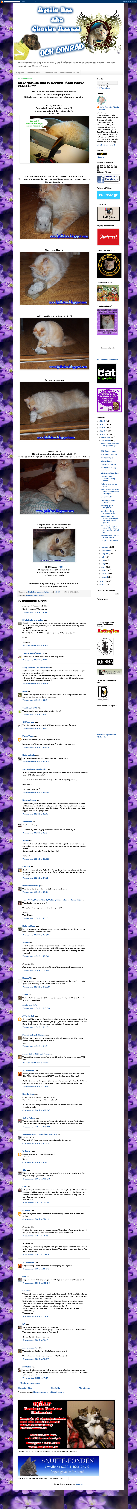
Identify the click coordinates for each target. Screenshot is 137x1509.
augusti (105, 554)
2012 (102, 434)
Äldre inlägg (84, 1388)
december (106, 437)
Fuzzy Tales (28, 736)
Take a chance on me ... (109, 485)
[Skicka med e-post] (69, 592)
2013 (102, 431)
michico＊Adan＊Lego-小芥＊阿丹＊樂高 (39, 1134)
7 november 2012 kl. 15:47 (35, 814)
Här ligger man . (108, 451)
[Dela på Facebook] (75, 592)
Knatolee (26, 1367)
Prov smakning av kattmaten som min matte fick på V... (110, 529)
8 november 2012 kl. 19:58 (35, 1255)
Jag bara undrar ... (109, 464)
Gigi (24, 1170)
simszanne (27, 821)
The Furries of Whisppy (33, 653)
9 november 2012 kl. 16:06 (35, 1316)
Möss (41, 595)
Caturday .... (106, 461)
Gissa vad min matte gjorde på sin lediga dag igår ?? (109, 519)
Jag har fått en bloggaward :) (108, 512)
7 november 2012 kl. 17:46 (35, 892)
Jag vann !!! (106, 497)
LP (23, 1324)
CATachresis (28, 722)
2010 (102, 585)
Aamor (25, 840)
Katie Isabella (28, 755)
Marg (25, 691)
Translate (105, 88)
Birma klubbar (34, 72)
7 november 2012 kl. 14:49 (35, 761)
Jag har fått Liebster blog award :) (108, 478)
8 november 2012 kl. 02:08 (36, 1110)
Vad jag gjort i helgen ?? (107, 506)
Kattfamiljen (28, 1094)
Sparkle (26, 942)
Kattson (26, 867)
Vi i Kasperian (28, 1070)
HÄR (60, 567)
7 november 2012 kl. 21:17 (35, 1027)
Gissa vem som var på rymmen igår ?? (110, 446)
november (106, 441)
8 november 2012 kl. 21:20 (35, 1269)
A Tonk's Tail (28, 1016)
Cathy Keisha (28, 1118)
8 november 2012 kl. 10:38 (35, 1203)
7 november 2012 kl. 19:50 (35, 956)
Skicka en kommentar (30, 1383)
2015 (102, 424)
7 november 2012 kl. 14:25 (35, 747)
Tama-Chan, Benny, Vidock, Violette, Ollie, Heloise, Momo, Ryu (51, 900)
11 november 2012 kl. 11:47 (35, 1378)
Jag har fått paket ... (109, 542)
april (103, 567)
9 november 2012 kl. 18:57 (35, 1359)
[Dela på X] (73, 592)
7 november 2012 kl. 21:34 (35, 1046)
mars (104, 570)
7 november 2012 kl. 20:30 (36, 970)
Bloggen (20, 72)
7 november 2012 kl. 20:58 (36, 1008)
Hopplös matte (32, 595)
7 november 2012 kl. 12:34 (35, 700)
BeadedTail (27, 978)
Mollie (25, 994)
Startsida (55, 1388)
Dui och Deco (28, 926)
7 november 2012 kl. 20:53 (36, 987)
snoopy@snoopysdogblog (34, 769)
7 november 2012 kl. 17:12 (35, 878)
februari (105, 574)
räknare (100, 157)
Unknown (26, 1151)
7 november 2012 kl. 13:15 (35, 714)
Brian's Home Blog (31, 886)
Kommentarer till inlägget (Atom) (48, 1392)
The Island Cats (29, 708)
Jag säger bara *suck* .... (108, 501)
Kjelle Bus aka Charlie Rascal (109, 108)
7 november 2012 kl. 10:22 (35, 646)
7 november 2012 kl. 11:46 (35, 684)
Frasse (25, 1291)
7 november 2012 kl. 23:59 (35, 1086)
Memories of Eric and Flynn (35, 1054)
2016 (102, 421)
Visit (107, 359)
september (106, 550)
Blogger (79, 1484)
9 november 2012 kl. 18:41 (35, 1340)
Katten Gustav (29, 800)
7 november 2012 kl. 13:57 (35, 728)
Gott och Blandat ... (110, 473)
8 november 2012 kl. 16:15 (35, 1236)
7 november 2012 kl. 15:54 (35, 833)
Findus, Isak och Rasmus (34, 1035)
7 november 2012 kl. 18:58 (35, 935)
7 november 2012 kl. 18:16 (35, 918)
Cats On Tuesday (109, 454)
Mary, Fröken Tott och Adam (36, 667)
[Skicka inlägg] (65, 592)
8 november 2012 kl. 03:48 (36, 1127)
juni (103, 560)
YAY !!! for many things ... (108, 469)
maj (103, 564)
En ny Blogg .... (108, 458)
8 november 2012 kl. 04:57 (36, 1162)
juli (103, 557)
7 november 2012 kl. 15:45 (35, 792)
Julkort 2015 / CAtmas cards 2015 (61, 72)
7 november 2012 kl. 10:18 (35, 612)
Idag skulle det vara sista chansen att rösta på (110, 491)
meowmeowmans (30, 1348)
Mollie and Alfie (29, 1005)
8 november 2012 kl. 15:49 (35, 1219)
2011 (102, 581)
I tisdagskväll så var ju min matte (110, 536)
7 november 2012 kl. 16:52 (35, 859)
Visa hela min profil (106, 145)
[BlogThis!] (71, 592)
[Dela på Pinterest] (78, 592)
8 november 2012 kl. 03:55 (36, 1143)
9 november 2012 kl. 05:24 (36, 1283)
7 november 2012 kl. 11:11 (34, 660)
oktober (105, 547)
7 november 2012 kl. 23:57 (35, 1063)
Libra (24, 1186)
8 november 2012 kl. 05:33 (36, 1179)
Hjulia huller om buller (32, 620)
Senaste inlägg (25, 1388)
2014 (102, 428)
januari (104, 577)
